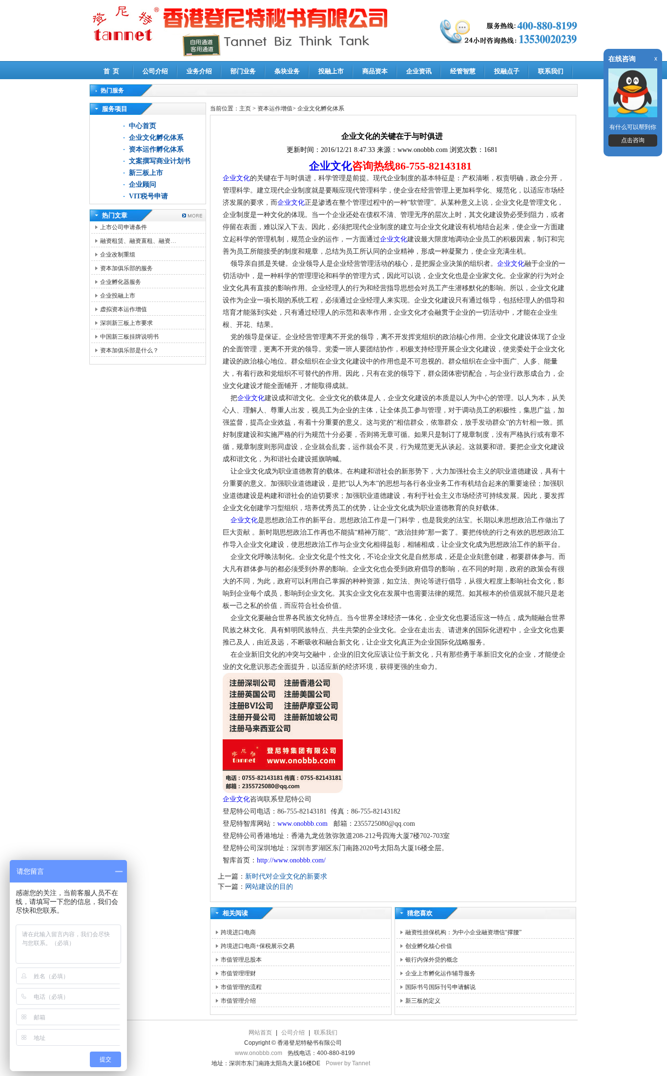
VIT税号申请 (148, 196)
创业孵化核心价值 (428, 946)
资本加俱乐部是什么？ (129, 350)
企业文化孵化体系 (156, 137)
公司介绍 (155, 71)
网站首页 (260, 1032)
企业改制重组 (117, 254)
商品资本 (375, 71)
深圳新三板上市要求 (126, 323)
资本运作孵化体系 (156, 149)
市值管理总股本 (241, 959)
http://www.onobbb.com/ (291, 860)
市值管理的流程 (241, 987)
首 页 (111, 71)
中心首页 (142, 125)
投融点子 (507, 71)
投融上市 (331, 71)
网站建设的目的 (269, 886)
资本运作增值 (274, 108)
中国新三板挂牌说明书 (129, 336)
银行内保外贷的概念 (431, 959)
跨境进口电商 (238, 932)
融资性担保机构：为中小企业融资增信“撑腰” (463, 932)
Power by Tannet (348, 1063)
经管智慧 (463, 71)
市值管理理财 (238, 973)
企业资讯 (419, 71)
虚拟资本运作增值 (123, 309)
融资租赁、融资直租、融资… (138, 240)
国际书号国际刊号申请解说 (440, 987)
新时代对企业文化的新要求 (286, 876)
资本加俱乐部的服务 (126, 268)
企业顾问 (142, 184)
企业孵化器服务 (120, 282)
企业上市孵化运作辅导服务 (440, 973)
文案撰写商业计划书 (159, 161)
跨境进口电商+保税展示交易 (257, 946)
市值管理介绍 (238, 1000)
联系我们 (550, 71)
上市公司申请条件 (123, 227)
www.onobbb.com (302, 823)
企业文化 (330, 166)
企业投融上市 (117, 295)
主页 (245, 108)
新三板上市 (146, 172)
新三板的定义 (422, 1000)
